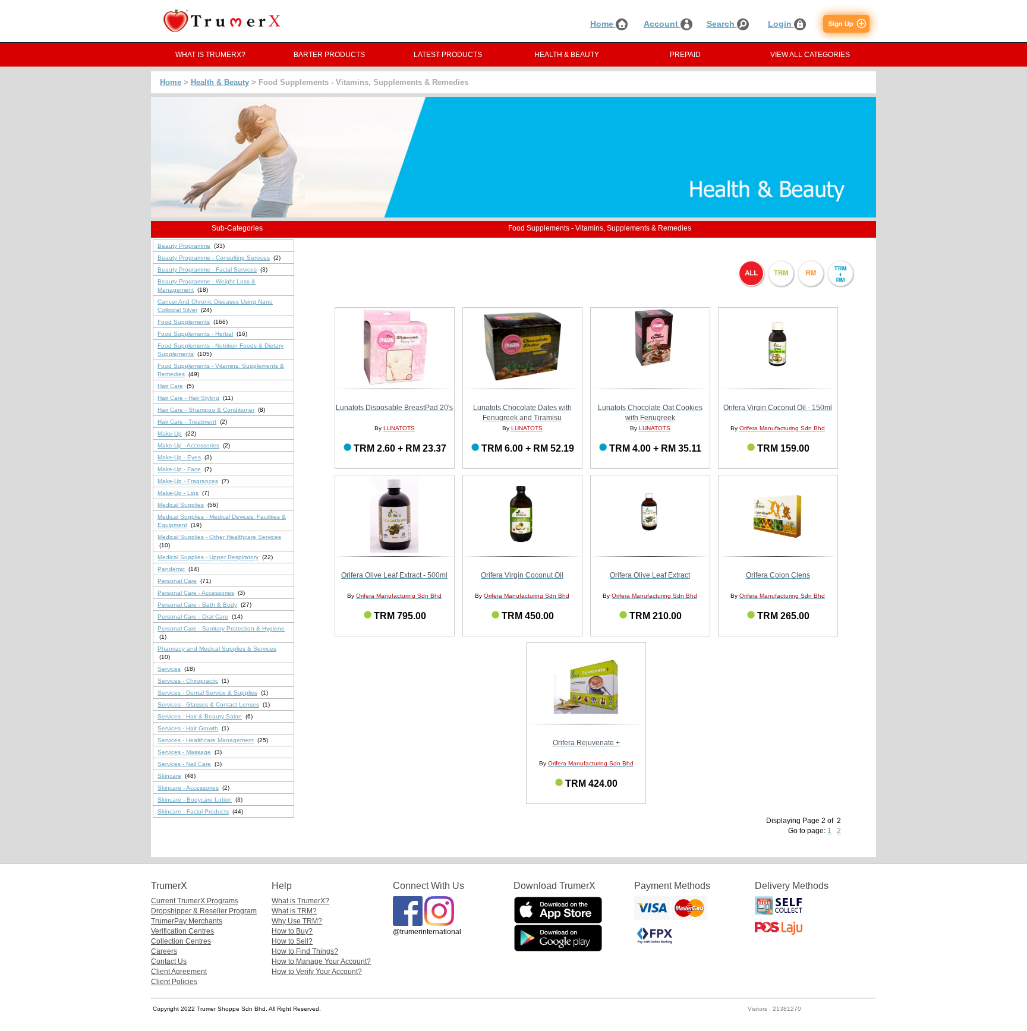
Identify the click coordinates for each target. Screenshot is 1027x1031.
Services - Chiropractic (187, 680)
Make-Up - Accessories (188, 445)
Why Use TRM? (297, 921)
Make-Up (169, 433)
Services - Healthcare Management (205, 740)
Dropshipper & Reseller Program (204, 911)
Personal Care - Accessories (195, 592)
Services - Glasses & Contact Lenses (208, 704)
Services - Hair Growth (187, 728)
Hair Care (170, 386)
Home (603, 24)
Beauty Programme (183, 245)
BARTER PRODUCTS (329, 55)
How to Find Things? (305, 951)
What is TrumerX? (300, 901)
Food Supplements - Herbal (195, 333)
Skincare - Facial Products (193, 811)
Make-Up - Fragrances (187, 481)
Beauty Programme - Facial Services (207, 269)
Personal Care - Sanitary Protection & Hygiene (221, 628)
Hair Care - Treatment (186, 421)
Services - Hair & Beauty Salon (199, 716)
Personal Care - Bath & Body (197, 604)
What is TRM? (294, 911)
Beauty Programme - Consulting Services (213, 257)
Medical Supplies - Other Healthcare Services (219, 537)
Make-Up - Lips (178, 493)
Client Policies (174, 982)
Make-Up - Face (179, 469)
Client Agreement (179, 971)
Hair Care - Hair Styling (188, 398)
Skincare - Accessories (188, 787)
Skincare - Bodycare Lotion (194, 799)
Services (169, 669)
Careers (164, 951)
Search (722, 24)
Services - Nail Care (184, 764)
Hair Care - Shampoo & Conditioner (205, 409)
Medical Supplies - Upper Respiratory (208, 557)
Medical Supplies (180, 505)
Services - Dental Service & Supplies (207, 692)
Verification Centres (182, 931)
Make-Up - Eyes (179, 457)
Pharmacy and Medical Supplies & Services (216, 648)
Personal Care (177, 581)
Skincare (169, 776)
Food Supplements (183, 322)
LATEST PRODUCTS (448, 55)
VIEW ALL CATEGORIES (810, 55)
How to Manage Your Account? (321, 961)
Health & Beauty (220, 82)
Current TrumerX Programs (194, 901)
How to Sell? (292, 941)
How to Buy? (292, 931)
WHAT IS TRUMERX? (210, 55)
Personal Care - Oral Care (192, 616)
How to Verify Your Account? (317, 971)
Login (781, 24)
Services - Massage (184, 752)
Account (662, 24)
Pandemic (171, 569)
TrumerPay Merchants (186, 921)
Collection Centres (181, 941)
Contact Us (169, 961)
